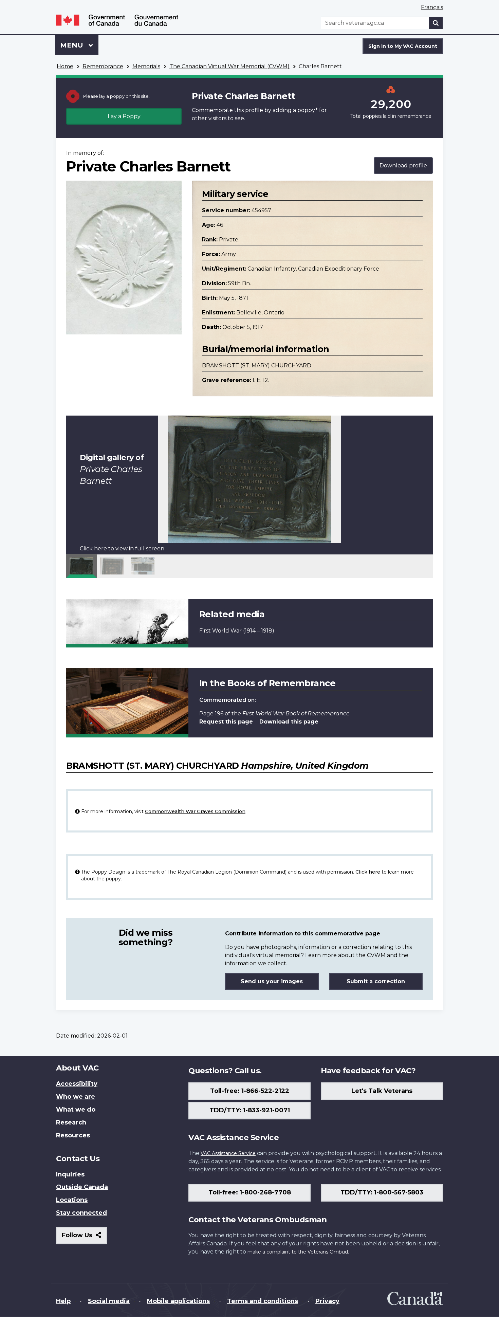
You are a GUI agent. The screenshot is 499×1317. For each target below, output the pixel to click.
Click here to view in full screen (122, 548)
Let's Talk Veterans (381, 1091)
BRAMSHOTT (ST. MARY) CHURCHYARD (256, 365)
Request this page (226, 721)
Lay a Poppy (124, 116)
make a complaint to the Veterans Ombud (297, 1252)
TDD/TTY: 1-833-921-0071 (249, 1110)
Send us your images (272, 981)
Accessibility (76, 1083)
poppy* (307, 110)
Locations (72, 1200)
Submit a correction (376, 981)
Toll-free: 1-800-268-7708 (249, 1192)
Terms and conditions (262, 1301)
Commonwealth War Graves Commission (195, 811)
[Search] (436, 23)
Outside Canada (82, 1187)
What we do (75, 1109)
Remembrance (102, 66)
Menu (72, 45)
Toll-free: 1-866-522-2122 (249, 1091)
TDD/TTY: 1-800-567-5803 (381, 1192)
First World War (220, 630)
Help (63, 1301)
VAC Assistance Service (228, 1153)
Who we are (75, 1096)
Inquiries (70, 1174)
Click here (367, 872)
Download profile (403, 165)
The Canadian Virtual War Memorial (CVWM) (229, 66)
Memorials (146, 66)
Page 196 (211, 713)
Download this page (288, 721)
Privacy (327, 1301)
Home (65, 66)
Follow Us (84, 1237)
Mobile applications (178, 1301)
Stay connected (81, 1213)
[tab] (81, 566)
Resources (73, 1135)
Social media (109, 1301)
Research (71, 1122)
